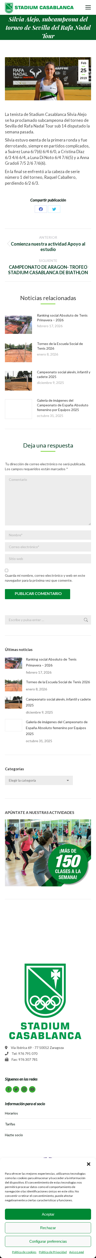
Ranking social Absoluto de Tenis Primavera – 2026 (51, 662)
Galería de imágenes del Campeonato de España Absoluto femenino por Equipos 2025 (62, 405)
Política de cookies (24, 1252)
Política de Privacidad (53, 1252)
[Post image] (18, 324)
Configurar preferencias (48, 1241)
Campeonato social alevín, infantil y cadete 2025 (58, 702)
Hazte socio (14, 1135)
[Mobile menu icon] (88, 7)
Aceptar (48, 1214)
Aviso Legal (76, 1252)
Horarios (11, 1113)
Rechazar (48, 1228)
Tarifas (10, 1124)
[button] (88, 1164)
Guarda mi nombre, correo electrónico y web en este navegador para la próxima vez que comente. (45, 577)
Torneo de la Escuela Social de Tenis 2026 (58, 682)
